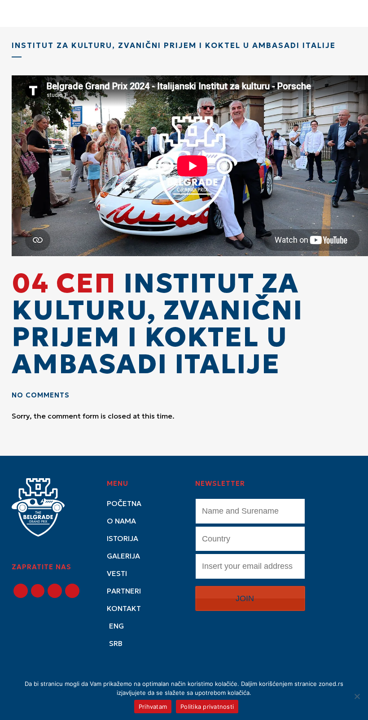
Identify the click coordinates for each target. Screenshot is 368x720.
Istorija (122, 538)
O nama (121, 520)
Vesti (117, 573)
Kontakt (124, 608)
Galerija (123, 555)
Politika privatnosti (207, 706)
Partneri (124, 590)
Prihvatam (153, 706)
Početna (124, 503)
